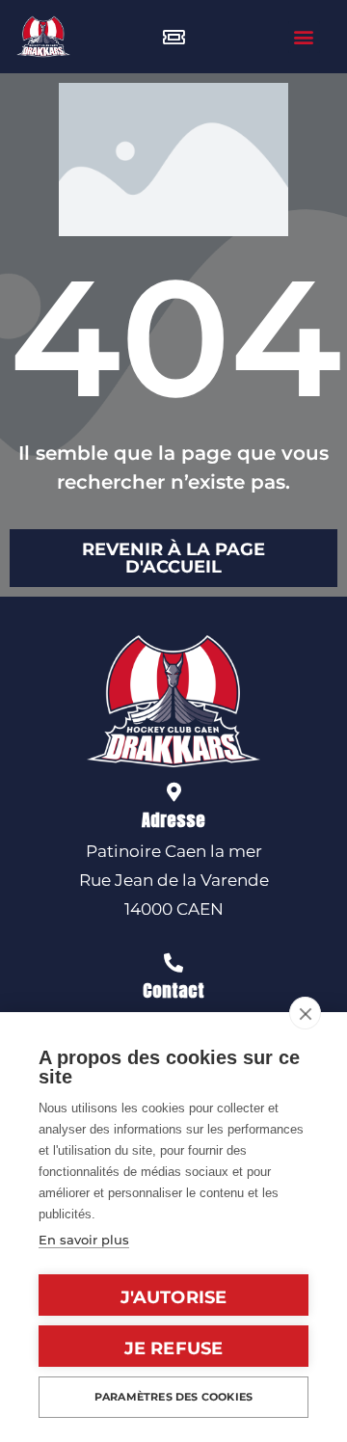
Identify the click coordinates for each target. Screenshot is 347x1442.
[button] (304, 37)
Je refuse (174, 1348)
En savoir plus (84, 1239)
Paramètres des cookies (173, 1396)
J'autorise (173, 1297)
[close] (305, 1013)
